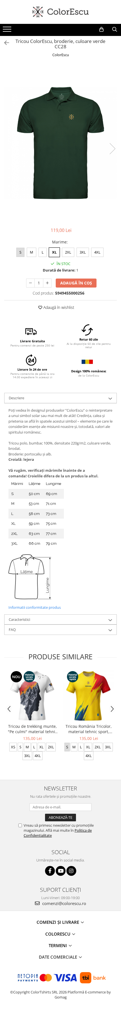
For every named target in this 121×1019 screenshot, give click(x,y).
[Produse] (8, 31)
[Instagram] (71, 871)
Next (112, 148)
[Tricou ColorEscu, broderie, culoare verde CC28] (60, 143)
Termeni (58, 945)
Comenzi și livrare (58, 922)
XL (54, 252)
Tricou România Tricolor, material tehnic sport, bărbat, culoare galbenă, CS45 (89, 729)
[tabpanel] (60, 143)
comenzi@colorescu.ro (63, 903)
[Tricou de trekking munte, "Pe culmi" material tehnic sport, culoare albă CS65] (32, 695)
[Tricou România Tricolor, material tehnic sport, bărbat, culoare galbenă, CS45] (88, 695)
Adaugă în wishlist (58, 307)
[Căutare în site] (114, 29)
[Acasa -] (60, 12)
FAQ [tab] (12, 629)
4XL (97, 252)
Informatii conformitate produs (34, 607)
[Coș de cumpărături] (101, 29)
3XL (83, 252)
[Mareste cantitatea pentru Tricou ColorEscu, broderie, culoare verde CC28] (47, 283)
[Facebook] (50, 871)
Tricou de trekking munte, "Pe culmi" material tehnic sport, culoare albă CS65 (32, 729)
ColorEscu (60, 54)
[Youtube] (61, 871)
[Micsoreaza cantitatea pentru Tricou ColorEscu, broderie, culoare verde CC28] (30, 283)
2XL (68, 252)
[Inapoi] (4, 43)
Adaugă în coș (76, 283)
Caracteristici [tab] (19, 619)
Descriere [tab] (16, 397)
